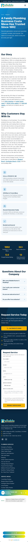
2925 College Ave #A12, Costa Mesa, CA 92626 (14, 431)
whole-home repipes (13, 103)
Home (2, 14)
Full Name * (6, 359)
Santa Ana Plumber (5, 489)
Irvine (18, 161)
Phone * (5, 365)
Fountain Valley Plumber (7, 487)
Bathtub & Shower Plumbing (8, 468)
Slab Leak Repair (5, 455)
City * (4, 376)
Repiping (3, 457)
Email (4, 371)
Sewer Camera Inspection (7, 459)
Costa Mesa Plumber (6, 479)
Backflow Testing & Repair (7, 470)
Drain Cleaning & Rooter (7, 449)
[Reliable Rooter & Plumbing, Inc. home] (7, 5)
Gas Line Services (5, 461)
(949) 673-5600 (7, 433)
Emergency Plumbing (6, 447)
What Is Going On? (8, 388)
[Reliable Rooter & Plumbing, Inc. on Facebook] (2, 439)
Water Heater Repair (6, 451)
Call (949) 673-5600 (15, 328)
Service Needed (7, 382)
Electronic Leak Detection (7, 453)
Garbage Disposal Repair (7, 463)
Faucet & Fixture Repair (7, 465)
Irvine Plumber (4, 485)
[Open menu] (25, 5)
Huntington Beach (11, 161)
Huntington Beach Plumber (7, 483)
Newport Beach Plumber (7, 481)
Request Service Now (14, 405)
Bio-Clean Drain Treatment (7, 472)
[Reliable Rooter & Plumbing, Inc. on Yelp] (6, 439)
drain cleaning (9, 101)
